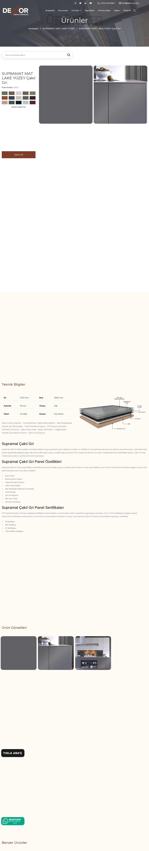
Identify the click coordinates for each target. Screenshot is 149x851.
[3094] (26, 93)
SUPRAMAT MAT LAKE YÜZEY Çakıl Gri (100, 28)
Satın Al (18, 154)
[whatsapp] (12, 753)
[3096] (12, 93)
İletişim (127, 10)
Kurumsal (63, 10)
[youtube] (91, 3)
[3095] (19, 93)
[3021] (26, 102)
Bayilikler (90, 10)
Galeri (117, 10)
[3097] (5, 93)
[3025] (33, 98)
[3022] (26, 98)
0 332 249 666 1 (107, 3)
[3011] (19, 102)
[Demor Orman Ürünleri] (15, 10)
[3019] (19, 98)
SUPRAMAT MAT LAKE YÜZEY (59, 28)
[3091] (12, 98)
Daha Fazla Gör (19, 107)
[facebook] (80, 3)
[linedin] (85, 3)
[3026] (33, 102)
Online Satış (104, 10)
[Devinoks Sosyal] (12, 821)
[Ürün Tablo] (111, 413)
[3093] (33, 93)
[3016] (5, 102)
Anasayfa (50, 10)
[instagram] (75, 3)
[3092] (5, 98)
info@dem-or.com (130, 3)
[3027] (12, 102)
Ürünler (75, 10)
